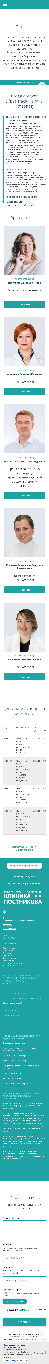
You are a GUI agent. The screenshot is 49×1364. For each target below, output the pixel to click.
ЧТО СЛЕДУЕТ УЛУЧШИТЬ (13, 963)
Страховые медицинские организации (18, 1056)
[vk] (4, 912)
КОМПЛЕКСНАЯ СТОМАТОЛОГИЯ (23, 975)
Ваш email (8, 1266)
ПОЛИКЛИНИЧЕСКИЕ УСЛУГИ (21, 977)
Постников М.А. (9, 948)
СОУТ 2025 (7, 923)
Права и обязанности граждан (15, 1061)
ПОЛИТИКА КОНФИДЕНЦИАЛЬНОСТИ (24, 998)
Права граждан (9, 961)
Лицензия (7, 953)
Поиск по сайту (11, 1015)
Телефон (7, 1244)
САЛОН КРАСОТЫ (15, 980)
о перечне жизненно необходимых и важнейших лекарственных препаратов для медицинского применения (23, 1105)
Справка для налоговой (12, 1003)
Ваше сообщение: (12, 1218)
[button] (24, 848)
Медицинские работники (13, 1073)
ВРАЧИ (6, 935)
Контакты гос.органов (11, 958)
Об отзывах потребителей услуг (15, 1083)
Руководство (8, 950)
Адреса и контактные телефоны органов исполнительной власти (19, 1049)
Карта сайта (9, 1010)
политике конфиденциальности (15, 1359)
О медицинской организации (15, 1043)
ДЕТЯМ (9, 983)
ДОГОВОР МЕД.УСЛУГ (15, 993)
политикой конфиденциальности (18, 1312)
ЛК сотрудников (9, 928)
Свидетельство (9, 955)
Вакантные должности (12, 1078)
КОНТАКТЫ (9, 938)
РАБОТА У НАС (8, 966)
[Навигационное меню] (5, 4)
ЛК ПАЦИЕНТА (8, 926)
